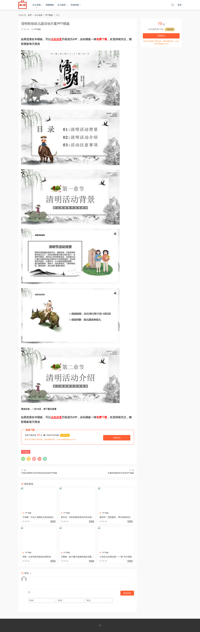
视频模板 (50, 5)
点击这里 (56, 39)
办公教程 (61, 5)
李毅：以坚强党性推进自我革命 (36, 556)
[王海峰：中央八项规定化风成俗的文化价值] (39, 498)
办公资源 (36, 5)
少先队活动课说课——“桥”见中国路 (116, 556)
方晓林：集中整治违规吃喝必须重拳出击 (77, 556)
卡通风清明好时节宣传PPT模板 (120, 473)
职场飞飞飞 (22, 5)
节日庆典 (25, 452)
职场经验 (75, 5)
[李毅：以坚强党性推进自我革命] (39, 538)
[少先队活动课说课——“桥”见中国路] (116, 538)
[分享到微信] (23, 459)
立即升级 (65, 435)
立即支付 (117, 438)
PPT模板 (37, 29)
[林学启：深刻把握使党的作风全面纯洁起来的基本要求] (77, 498)
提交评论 (127, 593)
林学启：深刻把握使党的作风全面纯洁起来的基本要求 (77, 517)
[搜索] (172, 5)
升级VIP (169, 29)
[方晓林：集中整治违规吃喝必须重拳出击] (77, 538)
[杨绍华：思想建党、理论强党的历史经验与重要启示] (116, 498)
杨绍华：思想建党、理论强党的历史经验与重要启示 (116, 517)
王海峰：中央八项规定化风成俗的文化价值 (38, 517)
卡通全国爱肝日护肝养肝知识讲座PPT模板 (39, 473)
